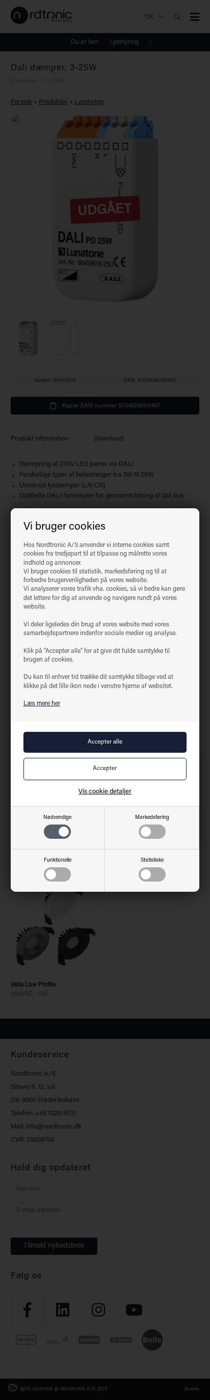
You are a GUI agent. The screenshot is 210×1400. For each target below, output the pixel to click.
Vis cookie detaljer (105, 791)
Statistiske (152, 860)
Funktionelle (57, 860)
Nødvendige (57, 817)
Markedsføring (152, 817)
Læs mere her (41, 704)
